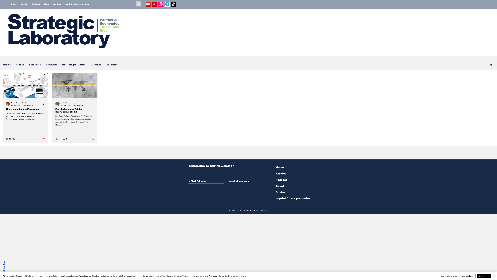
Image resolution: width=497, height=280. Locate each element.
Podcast (281, 179)
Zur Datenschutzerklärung (235, 276)
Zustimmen (484, 276)
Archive (7, 65)
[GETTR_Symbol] (154, 4)
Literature (96, 65)
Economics (35, 65)
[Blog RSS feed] (138, 4)
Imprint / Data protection (293, 198)
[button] (491, 65)
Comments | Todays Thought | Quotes (65, 65)
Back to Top (4, 268)
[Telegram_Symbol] (167, 4)
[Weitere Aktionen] (44, 103)
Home (280, 167)
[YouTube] (148, 4)
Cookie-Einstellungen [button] (449, 276)
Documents (113, 65)
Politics (20, 65)
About (280, 186)
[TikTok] (173, 4)
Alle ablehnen (467, 276)
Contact (281, 192)
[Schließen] (493, 276)
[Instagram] (160, 4)
